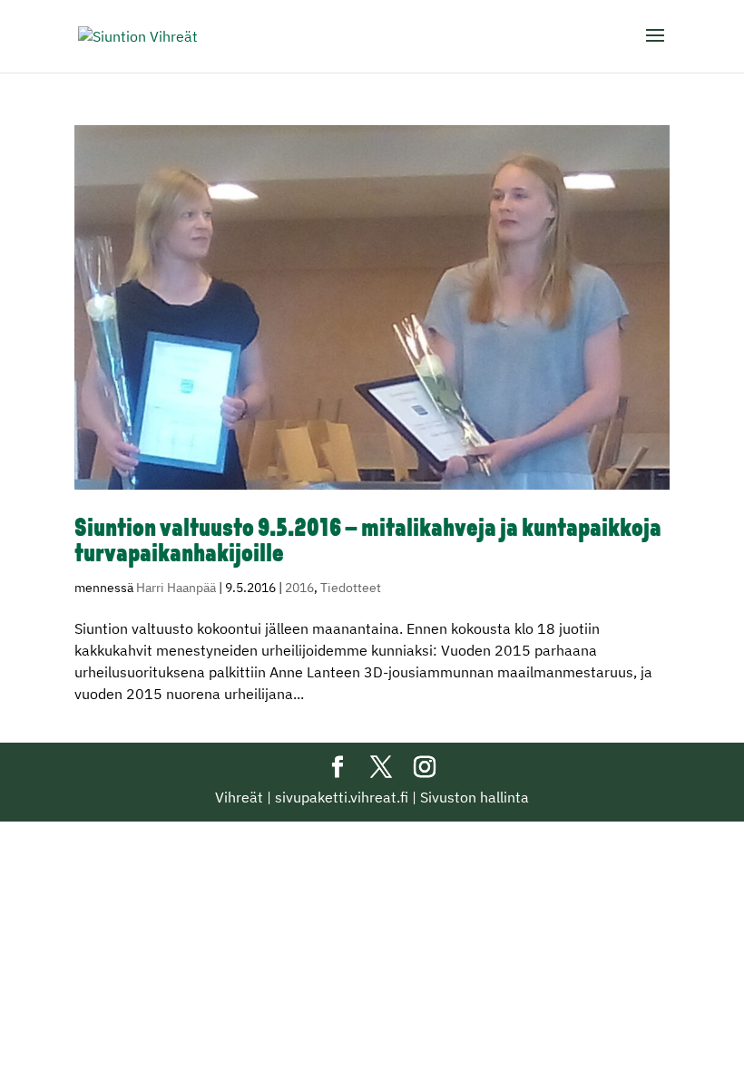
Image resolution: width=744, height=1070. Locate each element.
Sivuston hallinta (474, 797)
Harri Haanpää (176, 587)
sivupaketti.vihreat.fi (341, 797)
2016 (299, 587)
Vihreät (239, 797)
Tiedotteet (350, 587)
